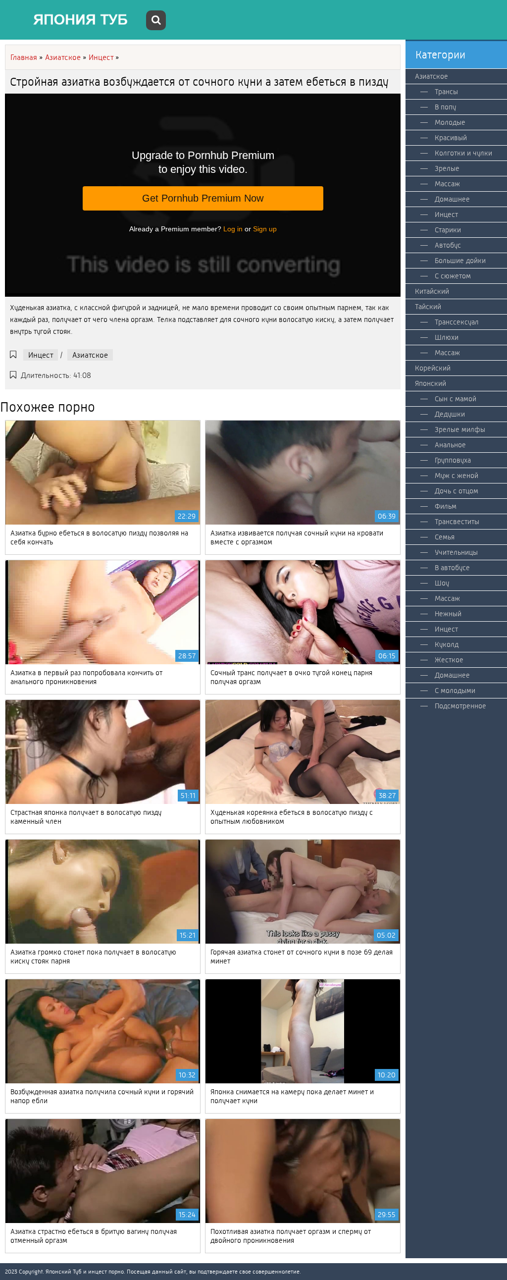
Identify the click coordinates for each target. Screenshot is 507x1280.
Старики (448, 229)
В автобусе (452, 567)
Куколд (446, 644)
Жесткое (449, 659)
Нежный (448, 613)
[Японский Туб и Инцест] (74, 19)
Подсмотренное (460, 705)
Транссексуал (457, 322)
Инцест (40, 355)
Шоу (442, 583)
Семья (445, 537)
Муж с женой (456, 475)
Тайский (428, 306)
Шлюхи (446, 337)
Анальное (450, 444)
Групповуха (453, 460)
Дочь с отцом (456, 490)
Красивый (451, 137)
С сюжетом (453, 275)
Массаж (447, 183)
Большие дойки (460, 260)
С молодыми (455, 690)
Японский (430, 383)
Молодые (450, 122)
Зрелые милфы (460, 429)
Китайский (432, 291)
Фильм (445, 506)
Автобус (448, 245)
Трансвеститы (457, 521)
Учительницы (456, 552)
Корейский (433, 368)
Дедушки (450, 414)
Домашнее (452, 199)
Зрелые (447, 168)
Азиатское (90, 355)
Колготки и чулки (463, 153)
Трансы (446, 91)
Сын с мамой (455, 398)
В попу (445, 107)
